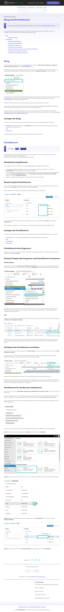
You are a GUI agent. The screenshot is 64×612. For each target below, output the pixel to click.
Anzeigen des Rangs (12, 37)
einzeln (56, 106)
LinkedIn (39, 560)
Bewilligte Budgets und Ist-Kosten (42, 598)
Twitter (35, 560)
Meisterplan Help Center (22, 7)
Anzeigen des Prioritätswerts (14, 45)
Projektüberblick (9, 241)
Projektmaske (9, 125)
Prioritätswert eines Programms (15, 47)
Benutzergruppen (30, 166)
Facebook (32, 560)
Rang (7, 35)
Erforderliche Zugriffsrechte (14, 41)
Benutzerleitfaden (31, 7)
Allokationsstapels (8, 99)
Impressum (43, 607)
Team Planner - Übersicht (40, 594)
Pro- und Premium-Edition (45, 25)
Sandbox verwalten (39, 591)
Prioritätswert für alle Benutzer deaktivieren (18, 52)
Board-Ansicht (9, 130)
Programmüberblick (15, 253)
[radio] (27, 570)
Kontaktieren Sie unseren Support (37, 576)
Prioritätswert (9, 39)
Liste (7, 129)
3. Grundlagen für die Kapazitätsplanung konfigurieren (47, 584)
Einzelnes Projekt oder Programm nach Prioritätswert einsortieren (23, 49)
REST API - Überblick (39, 587)
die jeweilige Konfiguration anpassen (48, 397)
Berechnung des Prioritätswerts (15, 43)
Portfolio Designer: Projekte (41, 7)
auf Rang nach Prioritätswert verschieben (42, 106)
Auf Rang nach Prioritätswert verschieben (17, 51)
